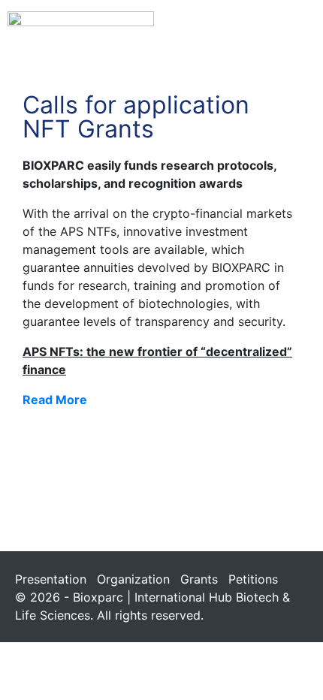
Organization (133, 579)
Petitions (253, 579)
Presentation (50, 579)
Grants (199, 579)
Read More (55, 399)
